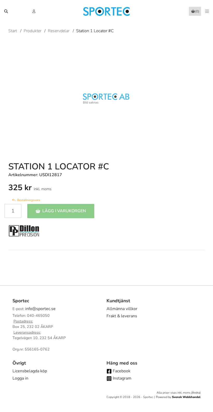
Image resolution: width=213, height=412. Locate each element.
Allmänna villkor (121, 309)
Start (12, 31)
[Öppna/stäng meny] (207, 11)
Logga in (20, 378)
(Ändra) (196, 393)
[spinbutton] (13, 210)
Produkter (32, 31)
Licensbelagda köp (29, 371)
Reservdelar (58, 31)
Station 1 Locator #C (95, 31)
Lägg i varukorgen (64, 211)
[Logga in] (34, 11)
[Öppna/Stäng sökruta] (6, 11)
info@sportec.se (40, 309)
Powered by (178, 397)
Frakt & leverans (121, 316)
